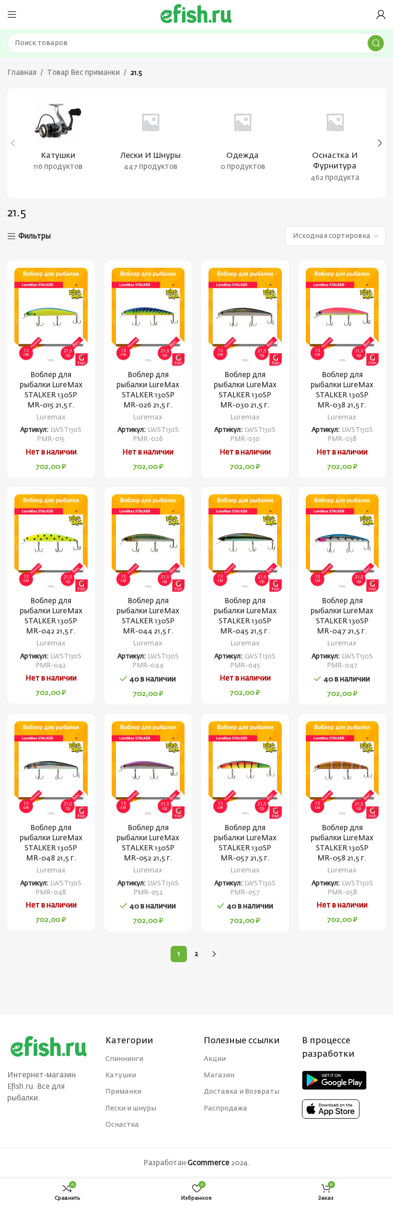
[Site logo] (196, 14)
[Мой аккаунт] (381, 14)
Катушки (120, 1075)
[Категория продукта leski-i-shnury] (150, 138)
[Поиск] (376, 43)
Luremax (51, 417)
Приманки (123, 1091)
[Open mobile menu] (12, 14)
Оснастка (122, 1124)
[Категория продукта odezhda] (242, 138)
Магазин (219, 1075)
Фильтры (34, 236)
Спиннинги (124, 1059)
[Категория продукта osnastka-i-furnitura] (335, 143)
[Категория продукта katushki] (58, 138)
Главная (21, 72)
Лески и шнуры (130, 1108)
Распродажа (225, 1108)
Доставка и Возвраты (241, 1091)
